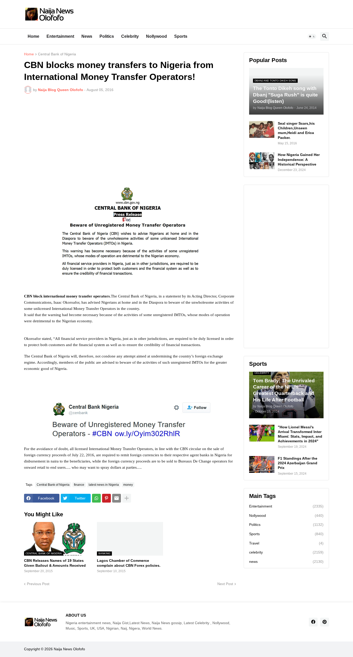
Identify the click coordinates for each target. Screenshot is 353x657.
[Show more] (126, 498)
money (128, 485)
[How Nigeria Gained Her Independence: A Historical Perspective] (261, 160)
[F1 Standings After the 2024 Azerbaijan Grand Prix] (261, 464)
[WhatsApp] (96, 498)
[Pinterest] (106, 498)
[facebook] (313, 622)
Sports (180, 36)
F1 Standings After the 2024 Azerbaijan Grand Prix (297, 463)
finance (79, 485)
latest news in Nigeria (104, 485)
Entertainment (60, 36)
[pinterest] (324, 622)
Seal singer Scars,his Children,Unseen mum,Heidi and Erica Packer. (296, 130)
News (86, 36)
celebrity (286, 552)
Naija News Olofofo (69, 649)
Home (33, 36)
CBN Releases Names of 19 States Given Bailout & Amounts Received (55, 562)
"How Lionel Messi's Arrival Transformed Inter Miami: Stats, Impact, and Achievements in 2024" (300, 434)
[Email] (116, 498)
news (286, 561)
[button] (312, 36)
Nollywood (156, 36)
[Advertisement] (130, 136)
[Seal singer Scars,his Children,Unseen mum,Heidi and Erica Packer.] (261, 129)
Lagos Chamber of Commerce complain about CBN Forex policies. (128, 562)
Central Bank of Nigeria (57, 54)
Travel (286, 543)
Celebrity (130, 36)
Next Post (225, 584)
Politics (106, 36)
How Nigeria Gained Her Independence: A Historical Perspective (299, 159)
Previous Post (38, 584)
